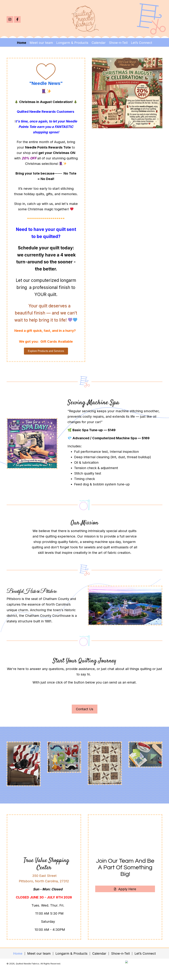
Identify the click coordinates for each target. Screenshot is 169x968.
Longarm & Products (71, 953)
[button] (10, 19)
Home (17, 953)
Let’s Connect (145, 953)
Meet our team (39, 953)
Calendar (99, 953)
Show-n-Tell (120, 953)
